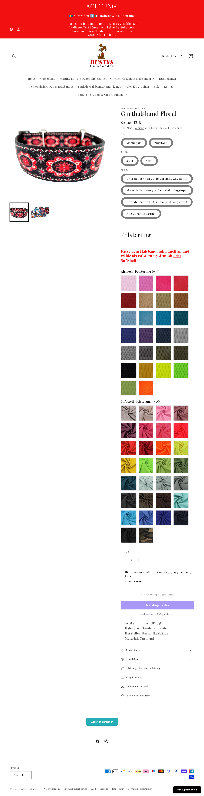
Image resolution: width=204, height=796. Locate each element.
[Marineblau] (181, 518)
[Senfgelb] (146, 370)
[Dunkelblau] (163, 335)
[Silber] (181, 335)
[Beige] (163, 301)
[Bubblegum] (146, 283)
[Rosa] (128, 283)
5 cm (149, 161)
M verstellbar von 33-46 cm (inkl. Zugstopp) (157, 190)
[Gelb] (128, 465)
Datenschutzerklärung (76, 788)
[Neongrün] (181, 370)
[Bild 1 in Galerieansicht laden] (19, 212)
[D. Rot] (146, 448)
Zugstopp (161, 143)
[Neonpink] (163, 430)
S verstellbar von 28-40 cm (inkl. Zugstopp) (156, 178)
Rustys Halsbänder (29, 788)
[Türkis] (128, 518)
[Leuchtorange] (163, 448)
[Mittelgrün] (181, 465)
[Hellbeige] (146, 301)
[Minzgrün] (146, 483)
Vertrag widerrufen (187, 789)
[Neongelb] (163, 370)
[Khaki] (181, 353)
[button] (14, 56)
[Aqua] (163, 318)
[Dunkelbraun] (163, 500)
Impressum (118, 788)
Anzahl (125, 552)
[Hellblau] (128, 318)
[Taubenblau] (146, 518)
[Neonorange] (146, 388)
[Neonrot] (181, 430)
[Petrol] (181, 318)
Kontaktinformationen (140, 788)
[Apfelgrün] (128, 388)
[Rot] (128, 301)
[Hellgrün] (163, 465)
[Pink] (163, 283)
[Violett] (146, 335)
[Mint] (181, 500)
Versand (139, 127)
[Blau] (128, 335)
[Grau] (128, 353)
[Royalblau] (163, 518)
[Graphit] (146, 353)
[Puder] (146, 413)
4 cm (129, 161)
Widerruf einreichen (102, 721)
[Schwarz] (128, 370)
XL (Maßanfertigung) (141, 213)
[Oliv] (163, 353)
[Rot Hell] (181, 283)
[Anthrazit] (128, 500)
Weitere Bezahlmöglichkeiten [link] (157, 614)
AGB (93, 788)
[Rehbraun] (181, 301)
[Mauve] (128, 430)
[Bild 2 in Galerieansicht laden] (39, 212)
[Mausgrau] (181, 483)
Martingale (134, 143)
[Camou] (146, 535)
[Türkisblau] (146, 318)
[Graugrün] (163, 483)
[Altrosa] (181, 413)
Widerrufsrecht (51, 788)
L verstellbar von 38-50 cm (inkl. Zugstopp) (156, 202)
